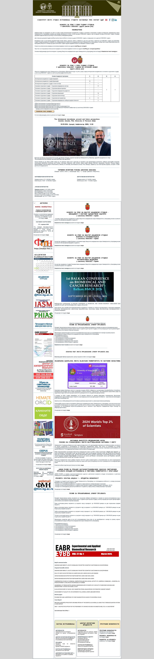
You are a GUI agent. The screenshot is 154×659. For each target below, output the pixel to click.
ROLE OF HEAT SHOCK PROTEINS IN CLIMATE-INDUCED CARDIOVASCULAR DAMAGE (76, 573)
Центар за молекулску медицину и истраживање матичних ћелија (65, 639)
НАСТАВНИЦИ (83, 20)
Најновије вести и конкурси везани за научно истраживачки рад (65, 633)
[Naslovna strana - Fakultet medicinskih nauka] (77, 9)
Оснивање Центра (83, 638)
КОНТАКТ (96, 20)
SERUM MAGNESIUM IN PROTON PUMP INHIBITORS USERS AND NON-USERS (74, 576)
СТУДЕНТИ (74, 20)
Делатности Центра (83, 641)
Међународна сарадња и (84, 650)
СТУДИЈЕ (56, 20)
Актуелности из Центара (62, 650)
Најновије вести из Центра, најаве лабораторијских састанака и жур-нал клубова (87, 633)
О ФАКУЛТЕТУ (41, 20)
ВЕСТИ (50, 20)
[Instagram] (112, 20)
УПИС (90, 20)
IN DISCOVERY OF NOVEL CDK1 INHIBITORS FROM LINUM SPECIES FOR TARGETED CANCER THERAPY (82, 589)
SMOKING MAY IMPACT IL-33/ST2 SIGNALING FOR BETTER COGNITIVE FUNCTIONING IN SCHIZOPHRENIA (81, 565)
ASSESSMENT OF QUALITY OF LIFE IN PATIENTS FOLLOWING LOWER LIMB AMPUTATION (77, 592)
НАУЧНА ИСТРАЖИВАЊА (65, 624)
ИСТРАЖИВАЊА (65, 20)
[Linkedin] (115, 20)
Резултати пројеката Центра (85, 646)
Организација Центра (83, 639)
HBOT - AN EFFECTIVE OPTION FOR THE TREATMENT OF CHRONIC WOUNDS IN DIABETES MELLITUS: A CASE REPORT (84, 606)
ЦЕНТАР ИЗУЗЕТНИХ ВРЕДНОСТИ (87, 624)
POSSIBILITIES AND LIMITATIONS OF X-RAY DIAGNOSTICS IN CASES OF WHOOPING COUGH (78, 597)
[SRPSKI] (102, 20)
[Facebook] (109, 20)
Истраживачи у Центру (84, 642)
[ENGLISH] (106, 20)
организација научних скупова (86, 651)
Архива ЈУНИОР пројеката (63, 646)
